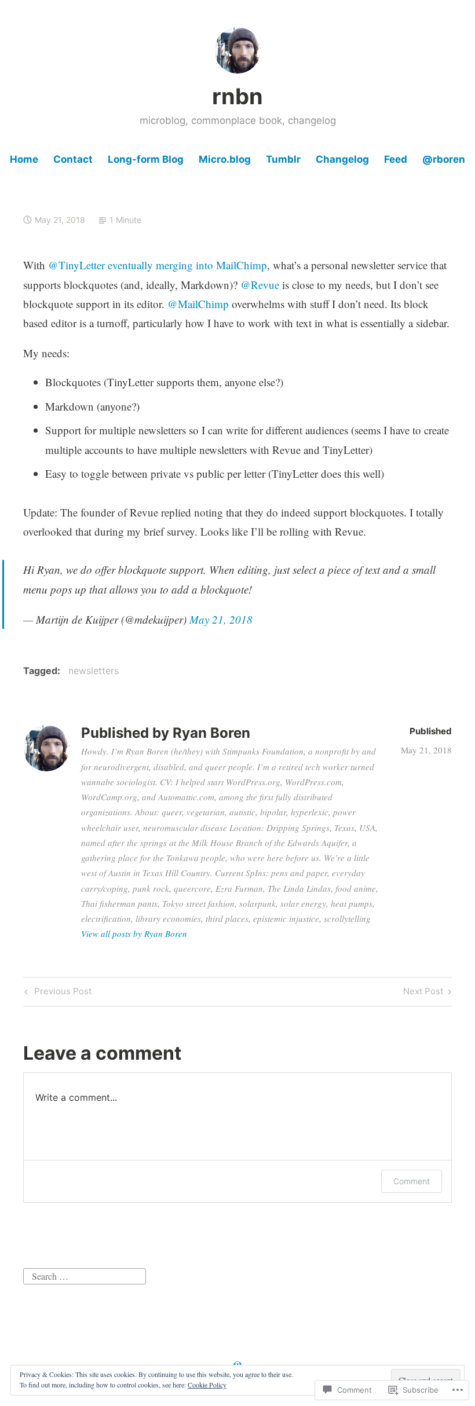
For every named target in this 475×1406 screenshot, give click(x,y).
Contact (73, 159)
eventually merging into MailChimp (187, 265)
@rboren (443, 159)
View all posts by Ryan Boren (134, 933)
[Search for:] (84, 1274)
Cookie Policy (207, 1384)
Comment (411, 1181)
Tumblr (283, 159)
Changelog (342, 159)
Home (24, 159)
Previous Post (56, 993)
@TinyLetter (76, 265)
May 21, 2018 (221, 619)
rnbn (237, 96)
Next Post (423, 993)
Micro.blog (225, 159)
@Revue (259, 284)
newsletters (93, 670)
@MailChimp (198, 303)
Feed (395, 159)
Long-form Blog (146, 159)
